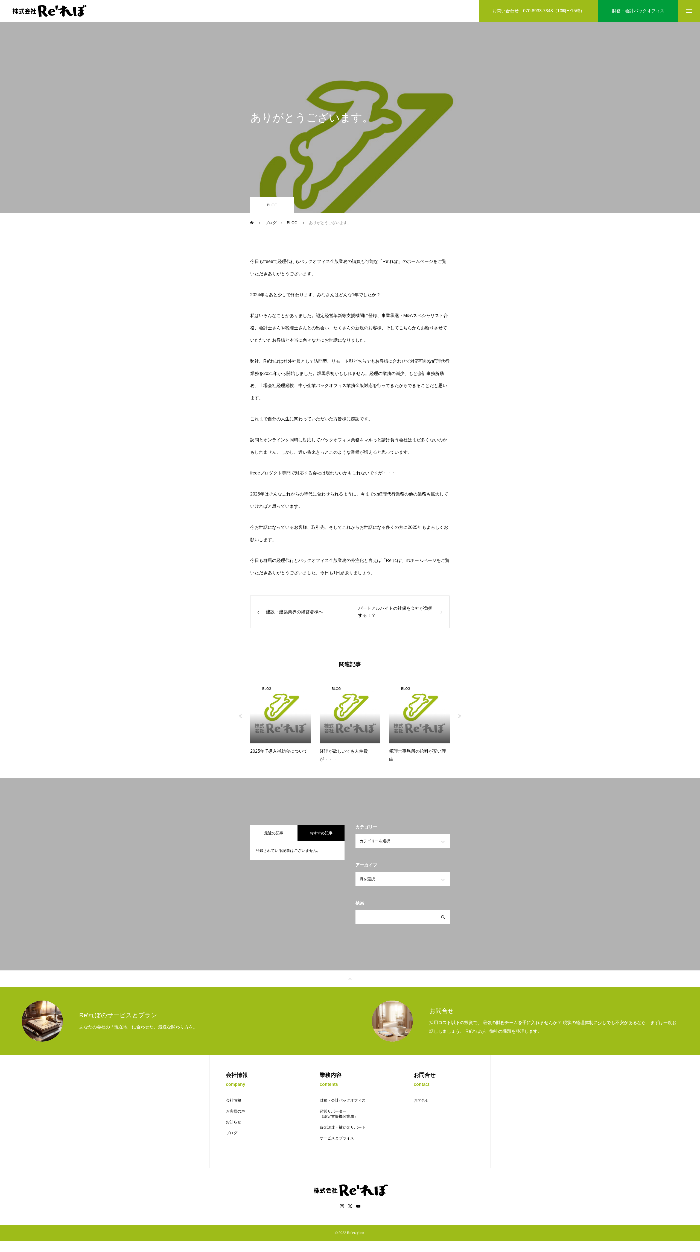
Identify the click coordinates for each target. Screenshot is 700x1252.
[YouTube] (358, 1206)
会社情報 (233, 1100)
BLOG (272, 205)
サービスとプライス (337, 1138)
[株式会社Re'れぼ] (48, 11)
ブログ (231, 1133)
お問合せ (421, 1100)
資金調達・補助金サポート (343, 1127)
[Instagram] (342, 1206)
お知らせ (233, 1122)
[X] (350, 1206)
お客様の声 (235, 1111)
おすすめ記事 (321, 833)
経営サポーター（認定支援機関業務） (339, 1114)
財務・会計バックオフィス (343, 1100)
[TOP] (350, 978)
